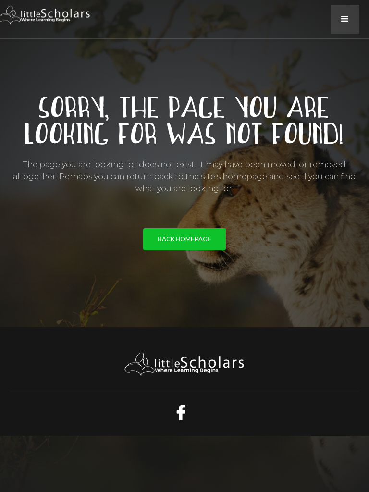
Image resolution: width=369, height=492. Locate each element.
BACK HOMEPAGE (184, 239)
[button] (345, 19)
